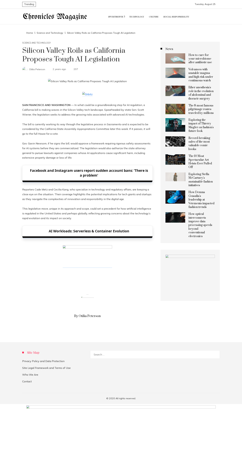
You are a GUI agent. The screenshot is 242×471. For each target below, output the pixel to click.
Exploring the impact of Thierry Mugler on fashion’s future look (201, 125)
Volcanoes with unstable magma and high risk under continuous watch (200, 75)
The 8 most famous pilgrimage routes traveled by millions (201, 109)
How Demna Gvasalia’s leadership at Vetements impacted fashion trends (201, 199)
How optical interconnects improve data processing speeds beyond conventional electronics (200, 225)
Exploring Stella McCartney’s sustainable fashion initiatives (200, 179)
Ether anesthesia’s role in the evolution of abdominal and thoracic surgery (201, 93)
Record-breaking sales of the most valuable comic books (199, 143)
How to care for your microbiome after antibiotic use (200, 58)
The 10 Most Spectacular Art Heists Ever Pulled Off (200, 161)
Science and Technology (36, 43)
